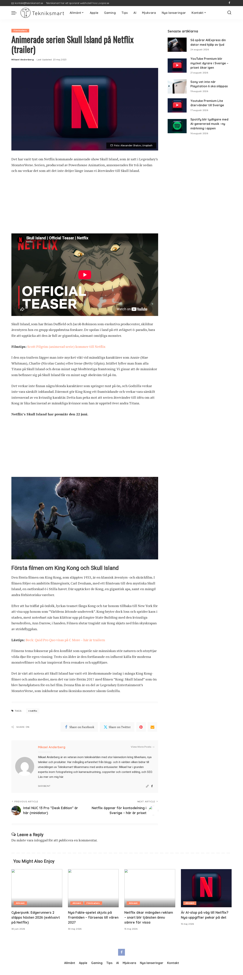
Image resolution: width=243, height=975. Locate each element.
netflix (33, 711)
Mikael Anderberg (22, 59)
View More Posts (141, 746)
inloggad (41, 840)
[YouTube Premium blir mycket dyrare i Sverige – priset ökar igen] (177, 65)
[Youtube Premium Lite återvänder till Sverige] (177, 105)
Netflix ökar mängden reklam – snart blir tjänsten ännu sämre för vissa (148, 917)
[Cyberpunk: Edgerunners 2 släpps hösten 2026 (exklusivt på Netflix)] (36, 888)
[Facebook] (229, 3)
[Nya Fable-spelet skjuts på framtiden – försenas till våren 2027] (93, 888)
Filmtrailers (20, 30)
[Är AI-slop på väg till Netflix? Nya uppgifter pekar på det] (206, 888)
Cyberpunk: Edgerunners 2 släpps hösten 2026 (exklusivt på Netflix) (35, 917)
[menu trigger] (16, 12)
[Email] (152, 727)
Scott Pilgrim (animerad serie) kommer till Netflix (66, 346)
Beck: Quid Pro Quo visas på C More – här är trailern (65, 640)
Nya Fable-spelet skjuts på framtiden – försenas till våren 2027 (93, 917)
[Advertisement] (84, 205)
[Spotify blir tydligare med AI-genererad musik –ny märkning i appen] (177, 126)
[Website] (147, 786)
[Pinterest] (141, 727)
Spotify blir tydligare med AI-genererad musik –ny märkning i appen (209, 123)
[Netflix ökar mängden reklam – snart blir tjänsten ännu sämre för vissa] (149, 888)
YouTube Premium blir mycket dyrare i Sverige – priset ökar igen (209, 63)
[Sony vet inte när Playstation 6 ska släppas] (177, 86)
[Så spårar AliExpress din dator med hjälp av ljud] (177, 45)
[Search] (229, 12)
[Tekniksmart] (42, 13)
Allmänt (20, 903)
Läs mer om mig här (50, 777)
